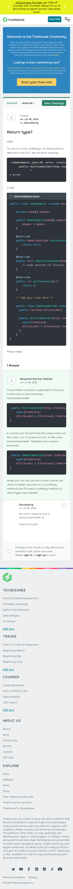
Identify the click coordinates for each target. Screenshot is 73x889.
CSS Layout (10, 702)
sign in (28, 555)
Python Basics (11, 696)
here (56, 55)
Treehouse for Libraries (17, 802)
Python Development (16, 609)
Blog (6, 734)
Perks (6, 785)
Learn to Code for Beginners (20, 644)
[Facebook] (29, 869)
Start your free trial (36, 82)
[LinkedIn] (36, 869)
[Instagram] (44, 869)
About (6, 728)
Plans (6, 774)
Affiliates (8, 779)
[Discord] (60, 869)
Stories (7, 745)
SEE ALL (8, 628)
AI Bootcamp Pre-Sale (29, 2)
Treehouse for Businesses (18, 808)
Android (12, 103)
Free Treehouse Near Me (18, 796)
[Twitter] (13, 869)
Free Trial (54, 19)
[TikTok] (52, 869)
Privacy (33, 877)
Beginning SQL (12, 656)
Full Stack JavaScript (15, 604)
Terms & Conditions (14, 877)
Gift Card (8, 757)
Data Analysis (11, 615)
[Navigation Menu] (67, 19)
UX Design (9, 621)
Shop (6, 791)
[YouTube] (21, 869)
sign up (41, 555)
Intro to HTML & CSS (15, 690)
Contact (7, 751)
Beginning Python (14, 650)
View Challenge (54, 103)
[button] (8, 7)
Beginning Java (12, 661)
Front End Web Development (20, 598)
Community (10, 740)
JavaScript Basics (13, 685)
